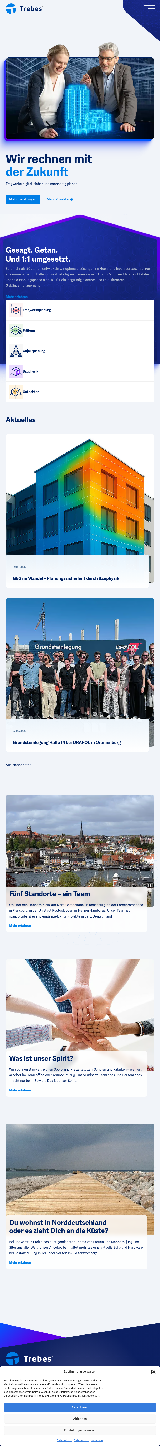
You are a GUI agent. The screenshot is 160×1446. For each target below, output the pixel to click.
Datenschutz (64, 1440)
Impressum (97, 1440)
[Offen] (151, 8)
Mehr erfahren (17, 297)
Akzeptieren (80, 1407)
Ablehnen (80, 1419)
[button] (154, 1372)
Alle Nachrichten (18, 765)
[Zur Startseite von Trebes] (24, 8)
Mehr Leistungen (23, 199)
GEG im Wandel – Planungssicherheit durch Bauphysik (66, 578)
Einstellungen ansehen (80, 1430)
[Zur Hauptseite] (29, 1358)
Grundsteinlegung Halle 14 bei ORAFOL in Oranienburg (67, 742)
